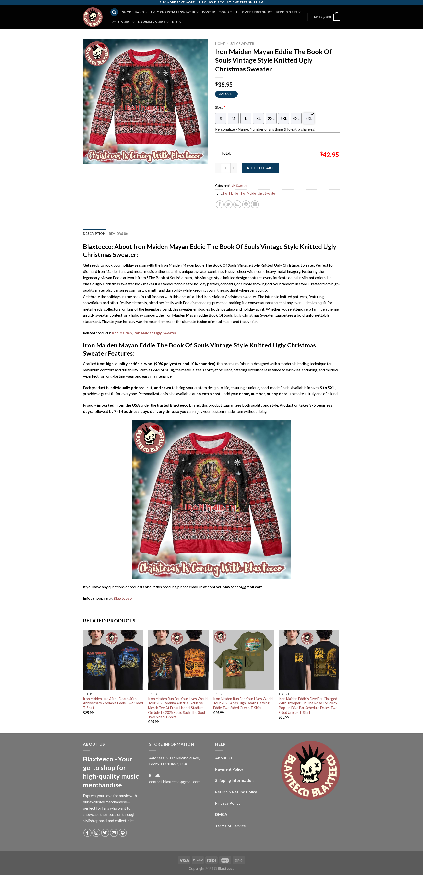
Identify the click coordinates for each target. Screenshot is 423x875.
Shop (126, 12)
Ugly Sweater (242, 44)
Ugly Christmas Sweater (173, 12)
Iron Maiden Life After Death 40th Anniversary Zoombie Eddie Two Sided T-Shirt (113, 703)
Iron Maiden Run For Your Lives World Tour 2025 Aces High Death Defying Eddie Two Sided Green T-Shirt (243, 703)
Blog (176, 22)
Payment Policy (229, 769)
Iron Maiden (231, 193)
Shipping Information (234, 780)
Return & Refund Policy (236, 791)
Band (139, 12)
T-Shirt (225, 12)
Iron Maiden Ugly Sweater (258, 193)
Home (220, 44)
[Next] (338, 681)
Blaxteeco (122, 598)
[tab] (94, 234)
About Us (223, 757)
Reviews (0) (118, 234)
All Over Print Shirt (253, 12)
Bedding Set (286, 12)
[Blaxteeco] (93, 17)
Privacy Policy (228, 803)
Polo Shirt (121, 22)
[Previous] (83, 681)
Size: (220, 107)
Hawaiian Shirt (151, 22)
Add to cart (260, 167)
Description (94, 234)
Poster (208, 12)
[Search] (114, 12)
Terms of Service (230, 825)
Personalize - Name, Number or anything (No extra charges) (265, 129)
